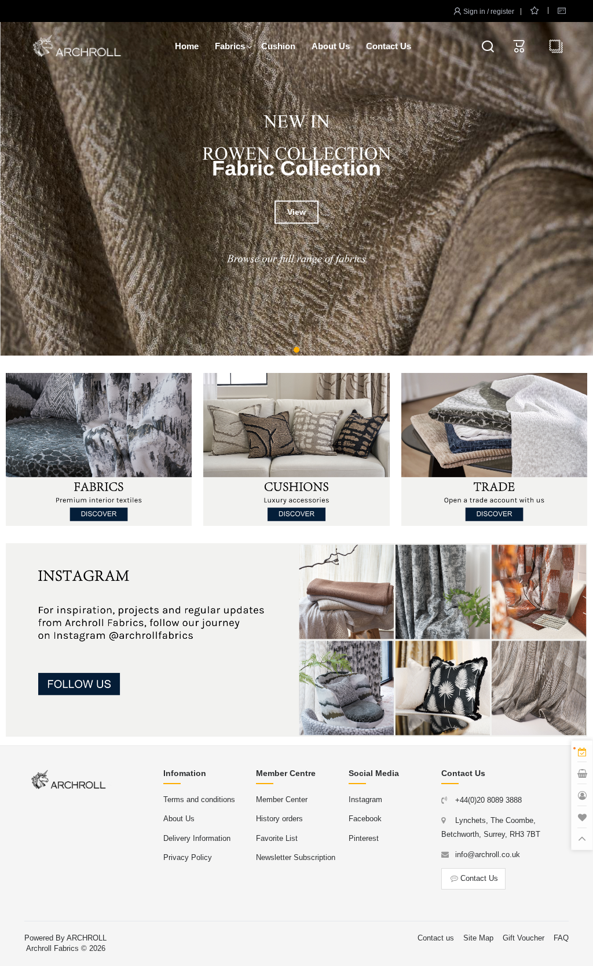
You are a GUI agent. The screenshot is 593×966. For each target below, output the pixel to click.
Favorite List (277, 838)
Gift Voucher (523, 938)
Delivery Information (196, 838)
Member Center (282, 799)
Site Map (478, 938)
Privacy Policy (187, 857)
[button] (296, 350)
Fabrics (230, 46)
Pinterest (364, 838)
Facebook (365, 818)
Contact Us (388, 46)
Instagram (365, 799)
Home (187, 46)
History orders (279, 818)
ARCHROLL (87, 938)
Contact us (436, 938)
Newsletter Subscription (295, 857)
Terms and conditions (199, 799)
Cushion (278, 46)
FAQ (561, 938)
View (296, 212)
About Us (331, 46)
